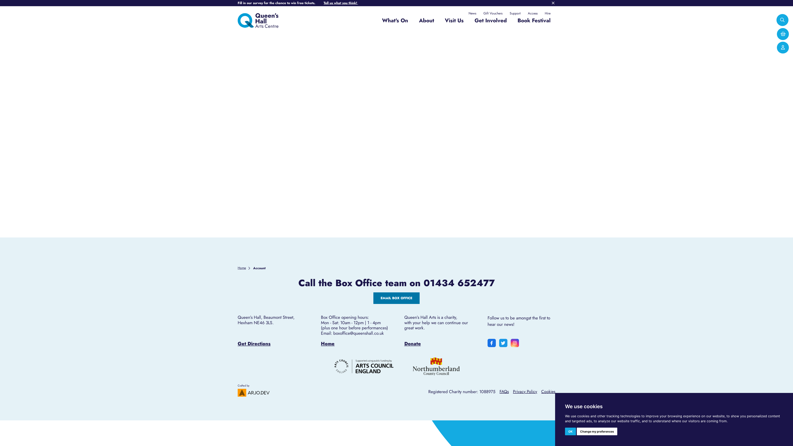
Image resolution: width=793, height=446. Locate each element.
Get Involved (491, 20)
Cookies (548, 391)
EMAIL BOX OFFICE (396, 298)
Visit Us (454, 20)
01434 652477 (459, 283)
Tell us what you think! (341, 3)
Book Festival (534, 20)
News (472, 13)
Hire (548, 13)
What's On (395, 20)
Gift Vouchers (492, 13)
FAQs (504, 391)
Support (515, 13)
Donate (412, 343)
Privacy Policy (525, 391)
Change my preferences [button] (597, 431)
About (426, 20)
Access (533, 13)
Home (328, 343)
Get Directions (254, 343)
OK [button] (570, 431)
